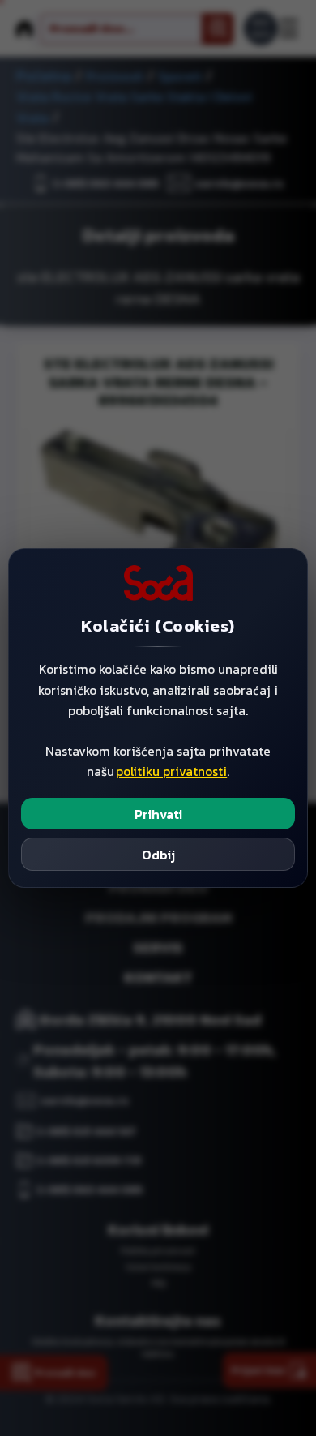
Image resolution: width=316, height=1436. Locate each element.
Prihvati (158, 814)
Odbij (158, 854)
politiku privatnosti (171, 771)
